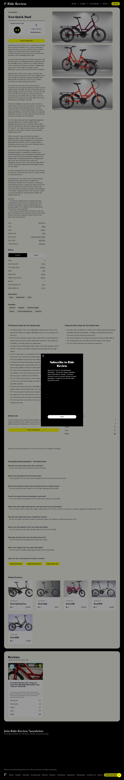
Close (62, 416)
